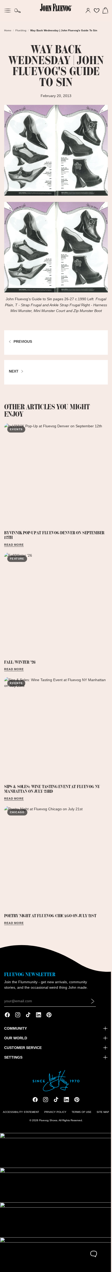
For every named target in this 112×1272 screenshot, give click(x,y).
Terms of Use (80, 1115)
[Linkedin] (38, 1018)
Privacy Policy (54, 1115)
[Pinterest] (49, 1018)
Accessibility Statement (20, 1115)
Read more (14, 543)
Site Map (101, 1115)
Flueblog (20, 30)
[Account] (85, 10)
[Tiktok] (28, 1018)
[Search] (17, 11)
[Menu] (7, 10)
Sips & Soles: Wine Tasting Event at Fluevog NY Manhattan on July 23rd (52, 782)
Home (7, 30)
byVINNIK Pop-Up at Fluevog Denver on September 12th (54, 534)
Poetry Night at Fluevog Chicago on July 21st (50, 906)
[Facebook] (7, 1018)
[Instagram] (18, 1018)
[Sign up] (93, 1004)
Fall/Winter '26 (19, 658)
